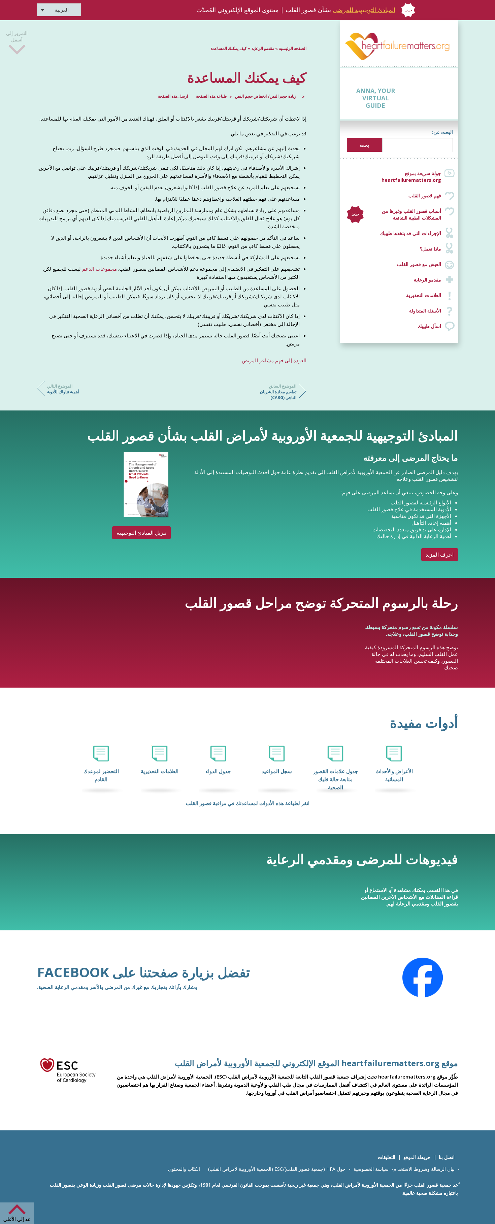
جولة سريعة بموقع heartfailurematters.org (411, 176)
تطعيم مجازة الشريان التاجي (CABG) (278, 391)
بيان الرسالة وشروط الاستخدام (424, 1169)
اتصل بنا (447, 1157)
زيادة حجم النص (283, 96)
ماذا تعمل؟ (430, 248)
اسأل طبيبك (429, 326)
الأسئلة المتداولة (425, 310)
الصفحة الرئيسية (292, 48)
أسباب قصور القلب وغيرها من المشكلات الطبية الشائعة (396, 214)
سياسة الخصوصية (371, 1169)
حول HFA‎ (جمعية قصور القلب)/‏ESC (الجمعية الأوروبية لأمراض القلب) (276, 1169)
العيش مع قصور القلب (419, 264)
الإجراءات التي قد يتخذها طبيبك (410, 233)
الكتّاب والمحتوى (184, 1169)
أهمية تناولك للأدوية (63, 389)
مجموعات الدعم (99, 268)
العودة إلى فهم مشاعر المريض (274, 360)
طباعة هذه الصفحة (211, 96)
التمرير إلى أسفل (17, 41)
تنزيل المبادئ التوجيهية (141, 532)
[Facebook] (422, 977)
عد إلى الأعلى (16, 1219)
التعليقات (386, 1157)
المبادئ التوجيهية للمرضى (364, 10)
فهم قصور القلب (424, 195)
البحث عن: (442, 132)
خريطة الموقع (417, 1157)
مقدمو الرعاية (427, 279)
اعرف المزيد (440, 554)
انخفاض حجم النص (251, 96)
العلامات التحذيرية (423, 295)
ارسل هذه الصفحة (173, 96)
